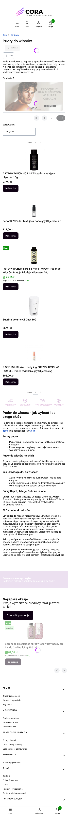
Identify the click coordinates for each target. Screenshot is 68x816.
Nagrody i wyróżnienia (13, 789)
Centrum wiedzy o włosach (15, 793)
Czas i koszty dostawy (12, 744)
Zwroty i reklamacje (11, 696)
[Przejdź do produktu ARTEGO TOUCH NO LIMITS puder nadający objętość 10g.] (34, 160)
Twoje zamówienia (11, 718)
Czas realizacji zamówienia (15, 749)
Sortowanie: (9, 124)
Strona (29, 142)
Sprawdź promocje (18, 615)
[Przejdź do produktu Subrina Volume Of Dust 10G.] (34, 306)
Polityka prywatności (12, 762)
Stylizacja (15, 35)
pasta (6, 430)
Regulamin (7, 704)
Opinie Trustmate (10, 780)
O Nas (5, 784)
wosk (32, 430)
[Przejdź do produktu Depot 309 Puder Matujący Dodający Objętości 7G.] (34, 207)
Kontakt (6, 776)
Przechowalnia (9, 727)
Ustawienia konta (10, 722)
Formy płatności (10, 740)
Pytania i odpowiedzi (12, 700)
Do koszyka (10, 188)
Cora (5, 35)
